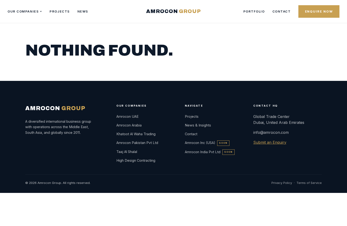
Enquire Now (319, 11)
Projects (60, 11)
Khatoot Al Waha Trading (136, 134)
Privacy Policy (281, 183)
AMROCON (173, 11)
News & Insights (198, 125)
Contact (281, 11)
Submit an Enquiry (269, 142)
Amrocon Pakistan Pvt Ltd (137, 143)
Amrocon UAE (127, 116)
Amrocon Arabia (129, 125)
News (82, 11)
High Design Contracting (135, 160)
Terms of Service (309, 183)
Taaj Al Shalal (126, 152)
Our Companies (23, 11)
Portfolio (254, 11)
